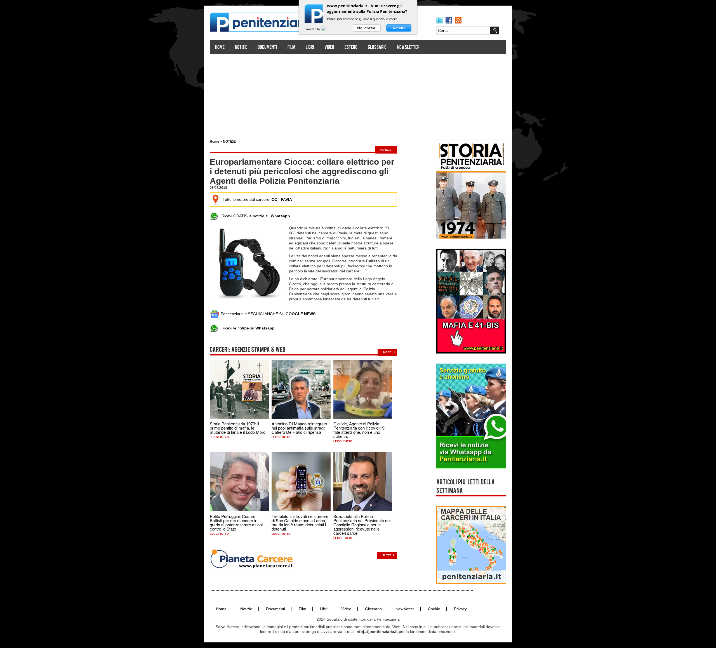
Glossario (377, 48)
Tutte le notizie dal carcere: (257, 199)
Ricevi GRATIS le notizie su (254, 216)
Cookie (434, 609)
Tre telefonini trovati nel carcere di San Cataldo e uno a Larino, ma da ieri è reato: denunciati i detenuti (300, 522)
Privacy (460, 609)
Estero (351, 48)
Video (329, 48)
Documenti (267, 48)
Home (220, 48)
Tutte (387, 555)
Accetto (399, 28)
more (387, 352)
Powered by (313, 29)
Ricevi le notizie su (246, 328)
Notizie (241, 48)
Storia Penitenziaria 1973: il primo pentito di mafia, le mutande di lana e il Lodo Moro (237, 428)
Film (291, 48)
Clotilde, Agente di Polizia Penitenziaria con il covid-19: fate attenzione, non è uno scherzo (359, 430)
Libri (310, 48)
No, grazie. (366, 28)
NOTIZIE (229, 141)
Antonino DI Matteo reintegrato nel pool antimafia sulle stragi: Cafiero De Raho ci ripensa (299, 428)
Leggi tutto (219, 437)
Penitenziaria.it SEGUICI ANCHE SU (267, 314)
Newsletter (408, 48)
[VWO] (326, 29)
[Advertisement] (358, 94)
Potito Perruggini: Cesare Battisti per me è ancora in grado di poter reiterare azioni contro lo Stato (236, 522)
